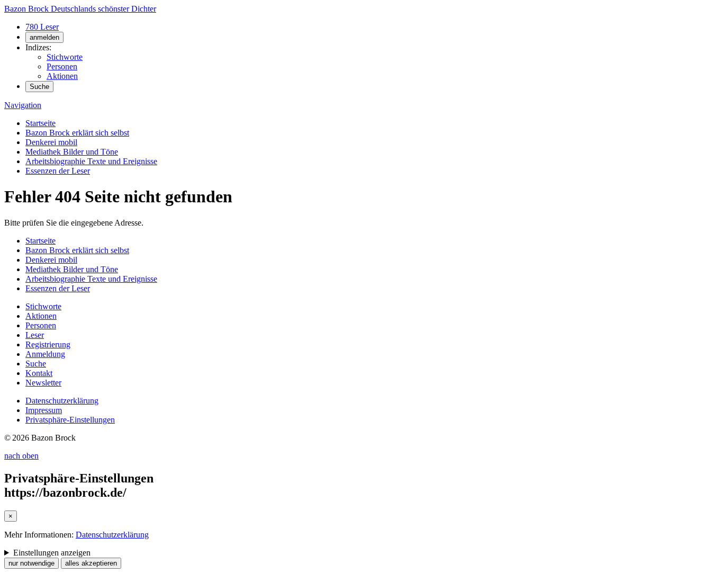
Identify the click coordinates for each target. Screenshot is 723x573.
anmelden (44, 37)
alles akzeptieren (91, 563)
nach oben (21, 455)
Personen (62, 66)
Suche (39, 87)
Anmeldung (45, 354)
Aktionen (62, 75)
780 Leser (42, 26)
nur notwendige (31, 563)
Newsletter (43, 382)
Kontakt (38, 373)
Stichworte (65, 56)
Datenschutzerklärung (61, 400)
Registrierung (47, 344)
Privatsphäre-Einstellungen (70, 419)
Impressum (43, 410)
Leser (34, 334)
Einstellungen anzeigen (52, 552)
